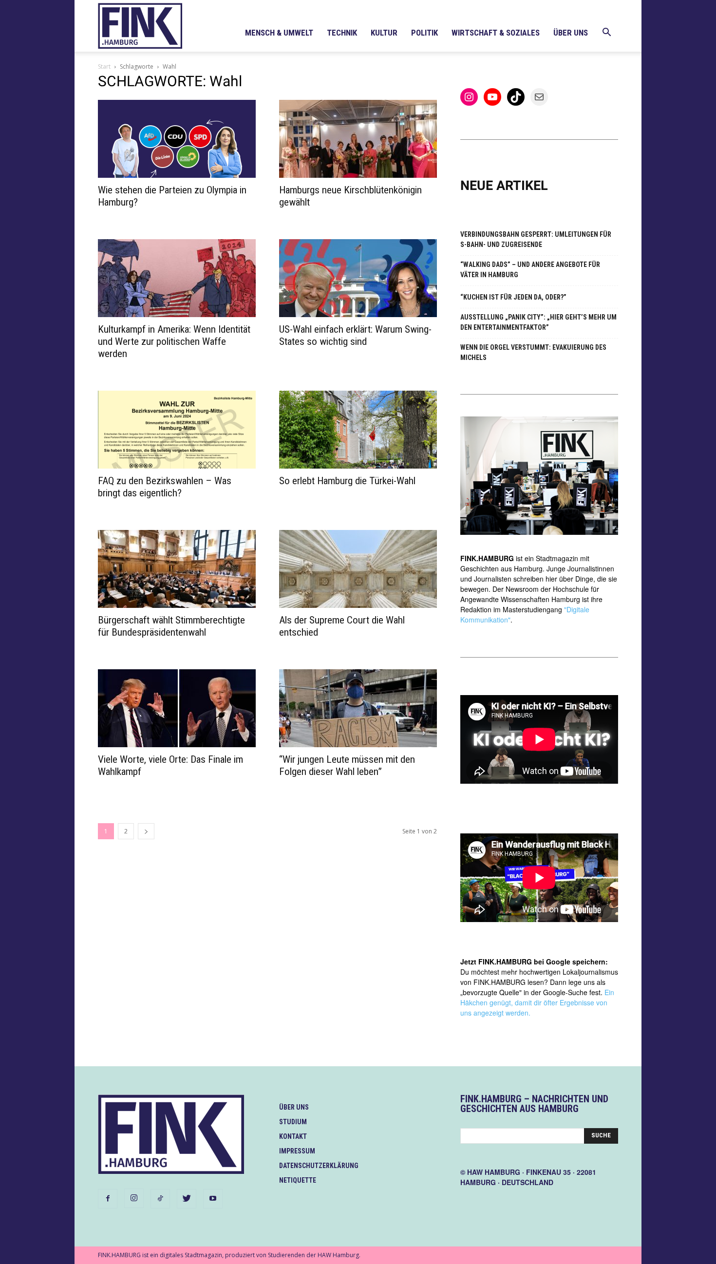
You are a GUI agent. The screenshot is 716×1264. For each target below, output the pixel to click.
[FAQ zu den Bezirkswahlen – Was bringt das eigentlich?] (177, 430)
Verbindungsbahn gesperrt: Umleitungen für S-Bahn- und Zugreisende (535, 239)
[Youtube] (213, 1198)
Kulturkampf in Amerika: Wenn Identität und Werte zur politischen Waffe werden (174, 341)
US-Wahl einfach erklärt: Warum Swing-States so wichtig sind (355, 335)
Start (104, 66)
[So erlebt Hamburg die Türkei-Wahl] (358, 430)
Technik (342, 33)
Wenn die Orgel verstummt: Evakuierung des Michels (533, 352)
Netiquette (297, 1180)
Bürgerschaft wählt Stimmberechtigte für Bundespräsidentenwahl (171, 626)
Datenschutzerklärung (318, 1166)
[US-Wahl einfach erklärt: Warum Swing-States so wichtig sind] (358, 278)
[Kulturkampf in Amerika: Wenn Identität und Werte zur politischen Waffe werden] (177, 278)
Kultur (384, 33)
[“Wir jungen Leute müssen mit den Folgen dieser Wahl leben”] (358, 708)
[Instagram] (134, 1198)
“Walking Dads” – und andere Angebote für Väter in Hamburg (530, 270)
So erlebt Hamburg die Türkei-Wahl (347, 481)
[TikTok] (160, 1198)
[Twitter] (186, 1198)
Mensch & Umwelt (279, 33)
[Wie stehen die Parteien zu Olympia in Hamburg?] (177, 139)
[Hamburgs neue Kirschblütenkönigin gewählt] (358, 139)
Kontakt (293, 1136)
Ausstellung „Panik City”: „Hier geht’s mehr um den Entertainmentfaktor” (538, 322)
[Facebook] (107, 1198)
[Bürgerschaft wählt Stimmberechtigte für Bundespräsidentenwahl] (177, 569)
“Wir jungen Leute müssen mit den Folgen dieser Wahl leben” (347, 765)
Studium (293, 1122)
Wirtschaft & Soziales (496, 33)
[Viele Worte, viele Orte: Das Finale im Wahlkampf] (177, 708)
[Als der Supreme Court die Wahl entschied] (358, 569)
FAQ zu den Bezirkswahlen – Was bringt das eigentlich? (164, 487)
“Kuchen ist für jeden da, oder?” (513, 297)
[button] (606, 33)
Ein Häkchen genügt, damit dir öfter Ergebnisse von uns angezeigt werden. (537, 1002)
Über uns (570, 33)
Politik (424, 33)
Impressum (297, 1151)
